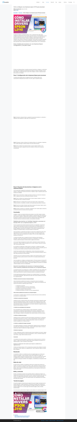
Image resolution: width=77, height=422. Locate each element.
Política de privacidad (59, 420)
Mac (56, 2)
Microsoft (52, 2)
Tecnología (70, 2)
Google (60, 2)
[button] (74, 2)
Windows (37, 2)
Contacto (46, 420)
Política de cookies (52, 420)
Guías (43, 2)
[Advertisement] (30, 53)
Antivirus (65, 2)
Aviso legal (43, 420)
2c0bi (17, 10)
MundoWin (16, 12)
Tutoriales (47, 2)
